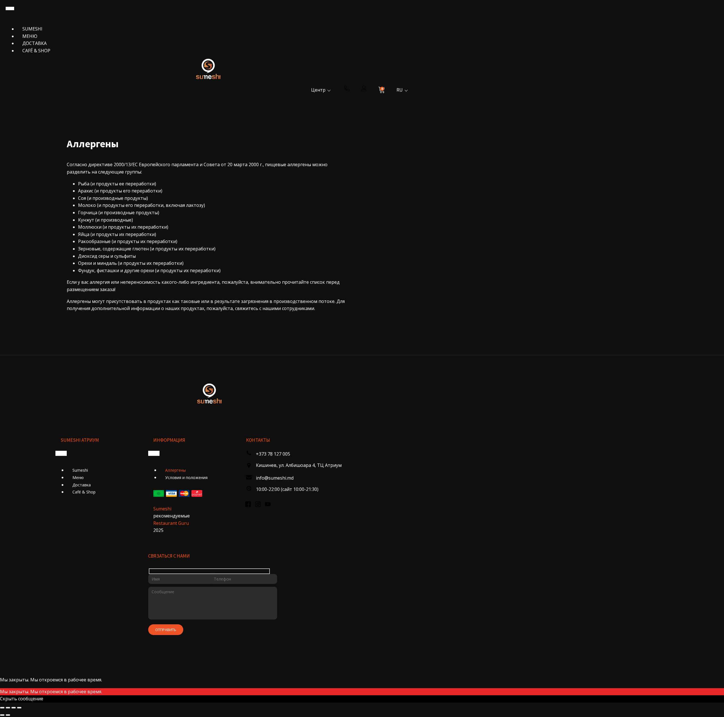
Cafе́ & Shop (36, 50)
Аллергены (175, 470)
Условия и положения (186, 477)
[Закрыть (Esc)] (19, 708)
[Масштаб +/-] (2, 708)
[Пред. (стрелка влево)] (2, 715)
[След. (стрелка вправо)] (8, 715)
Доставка (34, 43)
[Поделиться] (13, 708)
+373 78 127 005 (273, 454)
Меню (29, 36)
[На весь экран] (8, 708)
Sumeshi (32, 29)
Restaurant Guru (171, 523)
